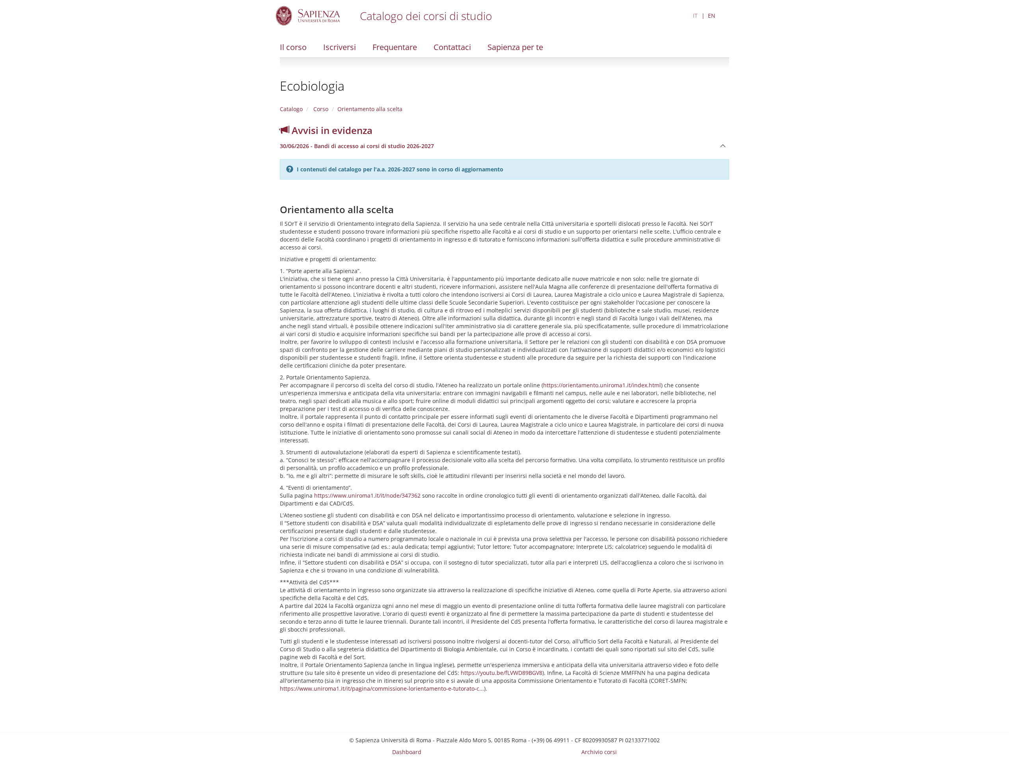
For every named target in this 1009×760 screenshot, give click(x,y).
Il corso (293, 47)
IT (695, 15)
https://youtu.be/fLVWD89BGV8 (501, 672)
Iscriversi (339, 47)
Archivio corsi (599, 752)
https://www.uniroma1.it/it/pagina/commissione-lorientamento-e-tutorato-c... (382, 688)
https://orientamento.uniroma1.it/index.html (602, 385)
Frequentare (394, 47)
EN (711, 15)
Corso (320, 109)
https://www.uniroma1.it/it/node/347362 (367, 495)
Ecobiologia (312, 85)
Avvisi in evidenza (330, 130)
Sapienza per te (515, 47)
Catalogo (291, 109)
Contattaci (452, 47)
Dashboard (406, 752)
